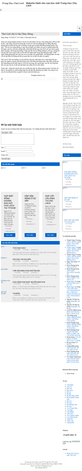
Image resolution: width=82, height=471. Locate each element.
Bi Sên (69, 394)
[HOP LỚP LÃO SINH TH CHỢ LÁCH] (72, 214)
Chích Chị (70, 421)
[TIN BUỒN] (6, 296)
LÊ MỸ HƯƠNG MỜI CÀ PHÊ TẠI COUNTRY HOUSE (73, 333)
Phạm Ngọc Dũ (72, 281)
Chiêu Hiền (70, 422)
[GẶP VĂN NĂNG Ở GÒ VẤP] (72, 192)
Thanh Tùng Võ (72, 247)
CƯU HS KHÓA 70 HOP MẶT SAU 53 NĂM (74, 338)
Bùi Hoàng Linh (72, 404)
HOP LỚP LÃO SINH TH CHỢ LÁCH (71, 221)
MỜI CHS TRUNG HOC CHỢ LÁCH (73, 313)
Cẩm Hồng (70, 412)
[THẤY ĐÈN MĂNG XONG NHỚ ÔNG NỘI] (6, 273)
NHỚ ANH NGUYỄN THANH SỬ (73, 272)
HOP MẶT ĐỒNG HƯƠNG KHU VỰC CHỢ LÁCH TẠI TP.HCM (71, 175)
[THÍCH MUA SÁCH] (6, 251)
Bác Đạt (69, 388)
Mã (11, 132)
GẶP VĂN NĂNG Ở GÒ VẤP (71, 199)
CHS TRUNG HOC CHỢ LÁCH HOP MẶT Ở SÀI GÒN (73, 360)
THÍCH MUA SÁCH (19, 248)
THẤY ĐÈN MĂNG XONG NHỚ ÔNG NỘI (26, 271)
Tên (3, 147)
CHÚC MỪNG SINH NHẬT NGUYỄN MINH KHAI (28, 282)
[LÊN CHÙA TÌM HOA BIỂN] (6, 262)
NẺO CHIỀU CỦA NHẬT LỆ (73, 278)
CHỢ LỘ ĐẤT (72, 267)
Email (3, 151)
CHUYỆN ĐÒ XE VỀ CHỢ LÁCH (73, 348)
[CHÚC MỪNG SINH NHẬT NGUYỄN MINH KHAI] (6, 285)
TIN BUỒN (16, 293)
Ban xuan (70, 390)
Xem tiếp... (9, 235)
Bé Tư (69, 392)
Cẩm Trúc (70, 413)
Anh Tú (69, 386)
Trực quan (5, 132)
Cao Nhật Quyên (72, 417)
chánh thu (70, 419)
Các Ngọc (70, 410)
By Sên (69, 406)
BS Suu (69, 403)
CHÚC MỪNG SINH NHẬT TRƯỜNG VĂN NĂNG (74, 319)
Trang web (4, 155)
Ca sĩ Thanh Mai (72, 408)
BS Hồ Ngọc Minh (73, 395)
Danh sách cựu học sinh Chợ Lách (73, 454)
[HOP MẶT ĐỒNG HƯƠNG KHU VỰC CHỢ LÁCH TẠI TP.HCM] (72, 166)
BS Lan (69, 401)
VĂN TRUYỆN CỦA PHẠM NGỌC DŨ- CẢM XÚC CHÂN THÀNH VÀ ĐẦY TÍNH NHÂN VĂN (73, 293)
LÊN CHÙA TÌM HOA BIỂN (21, 259)
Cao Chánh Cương (73, 415)
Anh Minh (70, 385)
